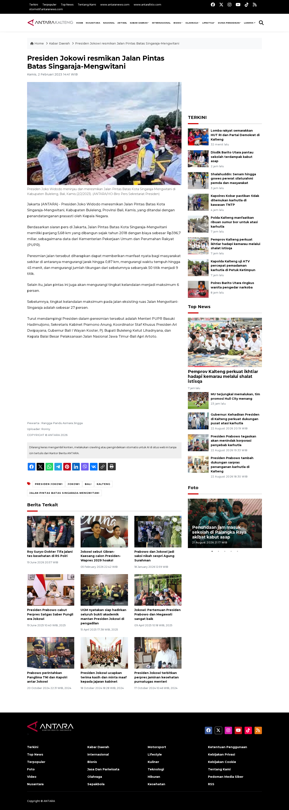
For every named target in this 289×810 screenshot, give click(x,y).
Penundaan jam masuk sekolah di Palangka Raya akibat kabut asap (219, 532)
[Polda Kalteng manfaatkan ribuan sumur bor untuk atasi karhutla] (198, 224)
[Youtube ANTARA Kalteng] (238, 5)
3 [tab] (225, 551)
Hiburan (154, 777)
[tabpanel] (225, 523)
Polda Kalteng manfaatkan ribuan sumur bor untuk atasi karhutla (234, 222)
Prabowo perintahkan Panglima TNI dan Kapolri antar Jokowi (47, 677)
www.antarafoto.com (147, 4)
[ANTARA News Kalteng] (50, 22)
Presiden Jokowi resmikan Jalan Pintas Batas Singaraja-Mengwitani (127, 43)
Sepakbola (96, 784)
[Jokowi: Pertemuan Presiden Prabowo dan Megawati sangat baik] (158, 590)
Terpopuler (49, 4)
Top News (67, 4)
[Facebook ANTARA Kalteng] (213, 5)
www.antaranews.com (114, 4)
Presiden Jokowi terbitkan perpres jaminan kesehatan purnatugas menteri (156, 677)
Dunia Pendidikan (229, 23)
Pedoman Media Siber (225, 777)
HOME (79, 23)
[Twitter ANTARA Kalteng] (221, 5)
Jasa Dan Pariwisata (103, 769)
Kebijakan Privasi (221, 754)
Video (31, 777)
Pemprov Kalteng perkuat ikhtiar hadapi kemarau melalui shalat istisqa (235, 244)
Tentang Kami (87, 4)
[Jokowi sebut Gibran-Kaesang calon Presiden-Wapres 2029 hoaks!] (104, 531)
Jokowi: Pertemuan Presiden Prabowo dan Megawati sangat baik (157, 614)
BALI (88, 484)
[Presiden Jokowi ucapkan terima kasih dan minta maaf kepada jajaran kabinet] (104, 653)
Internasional (161, 23)
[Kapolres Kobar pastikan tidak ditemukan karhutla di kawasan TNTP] (198, 202)
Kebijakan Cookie (222, 762)
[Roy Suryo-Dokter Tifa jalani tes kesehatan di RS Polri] (50, 531)
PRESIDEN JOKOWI (49, 484)
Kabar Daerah (139, 23)
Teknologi (156, 769)
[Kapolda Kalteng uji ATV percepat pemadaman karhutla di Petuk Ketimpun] (198, 267)
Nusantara (35, 784)
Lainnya (248, 23)
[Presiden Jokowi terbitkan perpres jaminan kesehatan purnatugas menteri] (158, 653)
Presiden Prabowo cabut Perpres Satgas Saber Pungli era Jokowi (50, 614)
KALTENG (103, 484)
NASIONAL (109, 23)
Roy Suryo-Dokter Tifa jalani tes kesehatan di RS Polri (50, 554)
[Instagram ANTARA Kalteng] (229, 5)
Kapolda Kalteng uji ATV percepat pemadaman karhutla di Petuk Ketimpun (233, 265)
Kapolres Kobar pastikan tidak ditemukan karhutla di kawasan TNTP (235, 200)
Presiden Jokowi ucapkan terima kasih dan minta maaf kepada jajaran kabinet (104, 677)
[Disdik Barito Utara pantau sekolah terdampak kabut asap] (198, 158)
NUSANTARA (93, 23)
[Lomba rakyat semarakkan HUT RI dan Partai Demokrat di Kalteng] (198, 137)
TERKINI (197, 117)
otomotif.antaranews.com (46, 9)
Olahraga (191, 23)
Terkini (33, 4)
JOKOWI (74, 484)
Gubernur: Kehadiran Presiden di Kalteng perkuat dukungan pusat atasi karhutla (235, 419)
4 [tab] (231, 551)
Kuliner (153, 762)
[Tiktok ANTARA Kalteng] (247, 5)
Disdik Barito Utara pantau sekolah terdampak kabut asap (232, 156)
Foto (193, 487)
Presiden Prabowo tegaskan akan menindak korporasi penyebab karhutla (233, 440)
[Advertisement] (104, 374)
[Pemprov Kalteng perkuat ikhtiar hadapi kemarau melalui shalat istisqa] (198, 246)
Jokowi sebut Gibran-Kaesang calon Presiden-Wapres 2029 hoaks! (101, 556)
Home (39, 43)
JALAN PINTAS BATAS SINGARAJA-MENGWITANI (64, 492)
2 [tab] (218, 551)
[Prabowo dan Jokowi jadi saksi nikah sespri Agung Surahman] (158, 531)
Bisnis (177, 23)
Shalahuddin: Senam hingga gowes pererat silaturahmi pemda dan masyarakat (233, 178)
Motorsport (157, 747)
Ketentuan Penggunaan (227, 747)
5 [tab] (237, 551)
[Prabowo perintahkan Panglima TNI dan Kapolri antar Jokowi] (50, 653)
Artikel (122, 23)
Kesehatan (156, 784)
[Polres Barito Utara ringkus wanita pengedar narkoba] (198, 289)
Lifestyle (208, 23)
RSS (211, 784)
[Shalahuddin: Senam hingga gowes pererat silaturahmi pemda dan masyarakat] (198, 180)
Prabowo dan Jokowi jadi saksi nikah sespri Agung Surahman (154, 556)
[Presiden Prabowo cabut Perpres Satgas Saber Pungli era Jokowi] (50, 590)
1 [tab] (212, 551)
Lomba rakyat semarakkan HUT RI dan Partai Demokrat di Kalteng (235, 135)
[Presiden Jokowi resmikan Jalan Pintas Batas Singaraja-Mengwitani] (225, 342)
